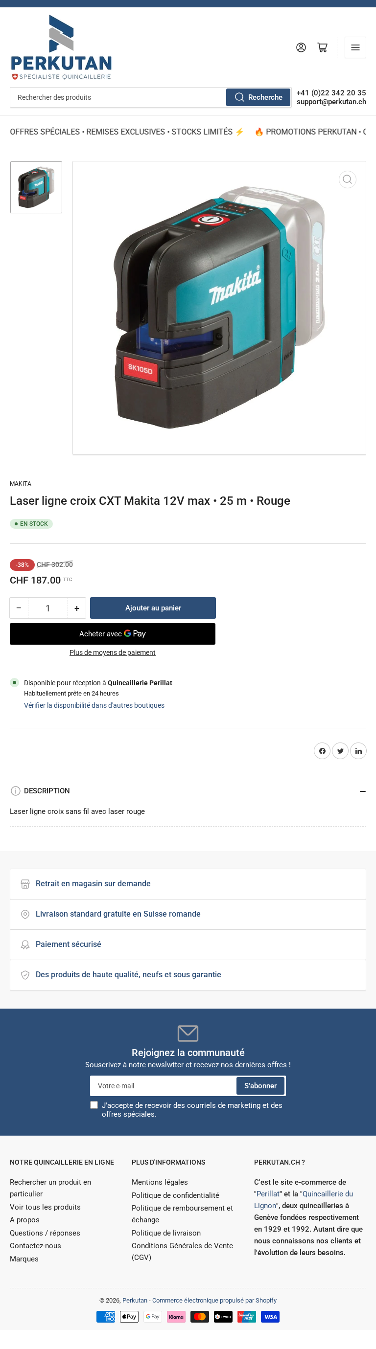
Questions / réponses (45, 1233)
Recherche (265, 97)
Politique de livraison (166, 1233)
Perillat (268, 1194)
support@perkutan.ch (331, 101)
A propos (25, 1219)
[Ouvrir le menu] (355, 47)
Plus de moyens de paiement (113, 652)
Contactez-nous (35, 1245)
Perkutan (134, 1300)
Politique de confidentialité (175, 1195)
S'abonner (260, 1085)
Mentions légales (160, 1182)
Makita (20, 483)
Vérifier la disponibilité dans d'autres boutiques (94, 705)
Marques (24, 1259)
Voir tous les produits (45, 1207)
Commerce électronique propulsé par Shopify (214, 1300)
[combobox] (151, 97)
